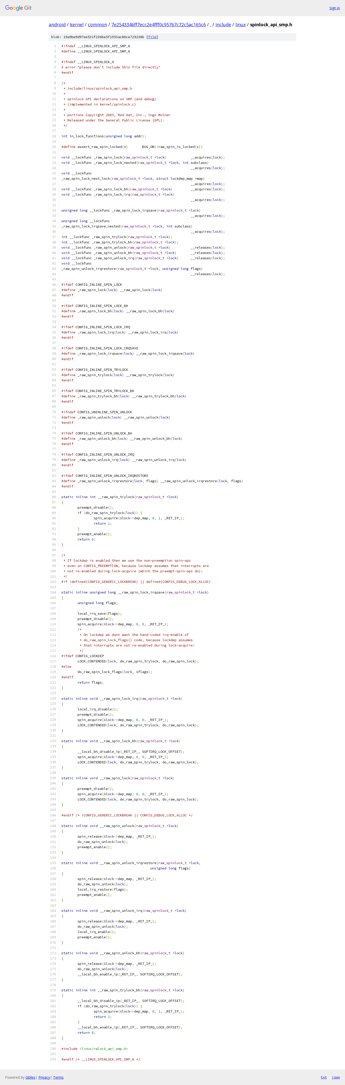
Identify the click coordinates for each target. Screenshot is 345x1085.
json (336, 1077)
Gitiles (30, 1077)
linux (240, 24)
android (57, 24)
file (152, 37)
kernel (77, 24)
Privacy (44, 1077)
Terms (58, 1077)
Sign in (334, 8)
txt (324, 1077)
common (97, 24)
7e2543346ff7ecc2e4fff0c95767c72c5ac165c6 (158, 24)
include (223, 24)
